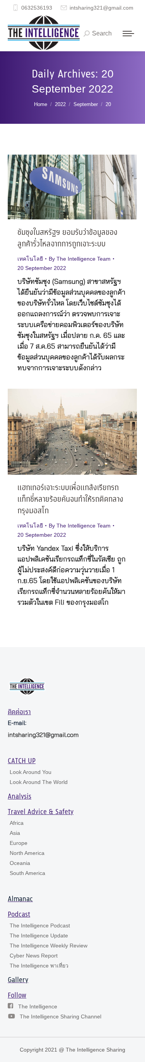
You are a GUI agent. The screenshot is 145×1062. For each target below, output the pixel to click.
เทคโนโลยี (30, 259)
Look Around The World (39, 782)
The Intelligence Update (39, 935)
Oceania (20, 863)
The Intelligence (37, 1006)
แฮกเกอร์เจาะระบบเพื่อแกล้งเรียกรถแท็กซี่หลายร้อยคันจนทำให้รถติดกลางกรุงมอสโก (70, 499)
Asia (15, 833)
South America (27, 873)
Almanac (20, 899)
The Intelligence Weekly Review (48, 945)
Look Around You (30, 772)
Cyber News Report (34, 955)
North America (27, 853)
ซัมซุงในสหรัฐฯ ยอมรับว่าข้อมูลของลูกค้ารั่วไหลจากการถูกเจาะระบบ (67, 238)
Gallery (18, 980)
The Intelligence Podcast (40, 925)
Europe (18, 843)
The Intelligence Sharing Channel (60, 1016)
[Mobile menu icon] (128, 33)
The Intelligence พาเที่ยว (39, 966)
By (80, 259)
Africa (17, 823)
